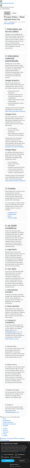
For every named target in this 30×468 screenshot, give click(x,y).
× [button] (28, 442)
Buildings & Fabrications (9, 424)
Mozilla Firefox (12, 214)
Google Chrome (12, 212)
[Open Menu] (1, 1)
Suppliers (5, 425)
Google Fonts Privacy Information (14, 146)
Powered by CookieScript (15, 466)
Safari (9, 216)
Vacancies (6, 432)
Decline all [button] (22, 460)
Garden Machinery (8, 422)
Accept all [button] (7, 460)
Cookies (14, 13)
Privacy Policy (22, 451)
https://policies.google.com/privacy (15, 111)
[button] (15, 464)
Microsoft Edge (12, 218)
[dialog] (15, 454)
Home (4, 418)
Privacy (7, 13)
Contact (5, 428)
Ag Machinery (7, 420)
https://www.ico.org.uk (11, 339)
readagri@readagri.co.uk (12, 332)
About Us (5, 430)
